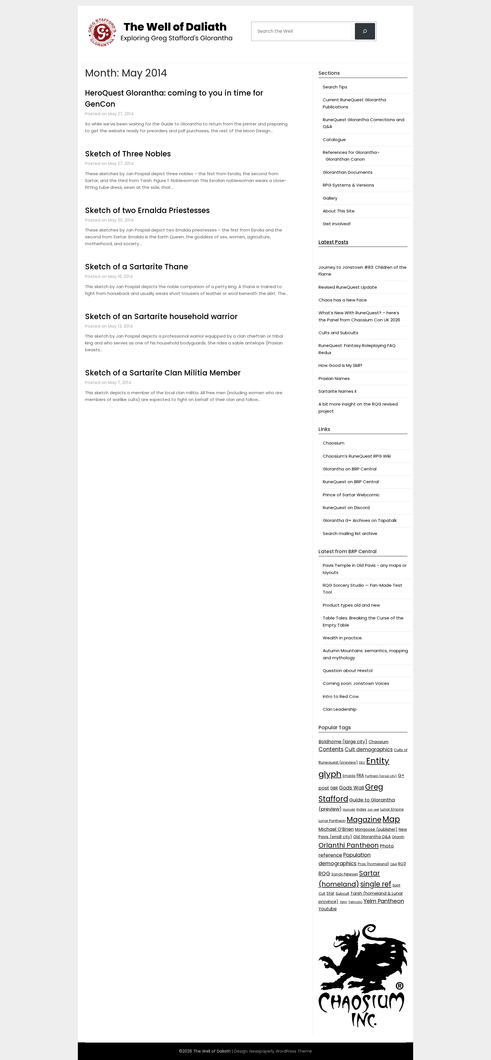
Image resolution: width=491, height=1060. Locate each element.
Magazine (364, 820)
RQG (324, 873)
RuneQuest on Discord (346, 508)
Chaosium (333, 443)
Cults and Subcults (338, 333)
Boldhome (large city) (343, 742)
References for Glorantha (350, 152)
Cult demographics (369, 749)
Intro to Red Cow (341, 696)
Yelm (343, 902)
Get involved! (337, 224)
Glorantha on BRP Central (349, 469)
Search (260, 15)
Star (330, 893)
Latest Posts (333, 242)
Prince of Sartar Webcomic (351, 495)
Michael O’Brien (336, 829)
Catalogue (334, 139)
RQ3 (402, 864)
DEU (362, 762)
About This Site (339, 211)
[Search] (365, 31)
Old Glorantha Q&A (372, 837)
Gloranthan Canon (345, 159)
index (361, 809)
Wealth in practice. (343, 638)
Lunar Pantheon (332, 820)
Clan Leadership (340, 709)
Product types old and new (351, 605)
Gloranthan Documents (348, 172)
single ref (375, 884)
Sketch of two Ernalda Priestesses (147, 210)
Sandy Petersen (344, 874)
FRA (360, 775)
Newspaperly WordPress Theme (280, 1051)
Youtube (328, 909)
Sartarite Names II (337, 391)
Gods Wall (351, 787)
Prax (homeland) (373, 863)
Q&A (393, 864)
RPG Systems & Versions (348, 185)
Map (391, 819)
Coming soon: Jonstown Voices (356, 683)
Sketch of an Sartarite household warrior (161, 316)
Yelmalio (355, 902)
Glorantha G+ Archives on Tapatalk (360, 520)
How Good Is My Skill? (340, 365)
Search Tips (335, 87)
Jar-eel (373, 809)
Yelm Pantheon (383, 901)
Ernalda (349, 776)
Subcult (342, 893)
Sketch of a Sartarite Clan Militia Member (163, 373)
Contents (331, 749)
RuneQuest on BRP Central (351, 482)
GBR (334, 788)
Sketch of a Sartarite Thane (136, 267)
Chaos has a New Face (343, 300)
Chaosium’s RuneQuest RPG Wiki (357, 456)
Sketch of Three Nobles (128, 154)
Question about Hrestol (348, 670)
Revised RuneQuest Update (348, 287)
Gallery (330, 198)
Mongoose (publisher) (376, 829)
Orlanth (398, 837)
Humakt (349, 809)
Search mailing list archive (350, 533)
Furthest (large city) (381, 776)
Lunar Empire (392, 809)
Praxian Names (334, 378)
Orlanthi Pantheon (349, 845)
